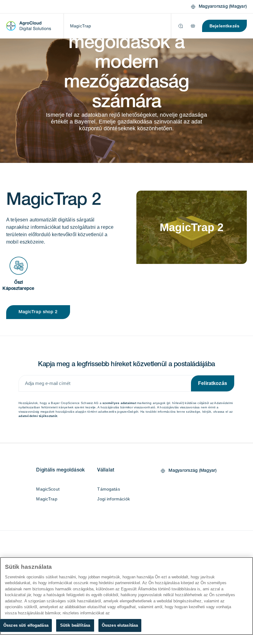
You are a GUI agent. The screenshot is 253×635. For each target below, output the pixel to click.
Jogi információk (113, 498)
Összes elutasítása (120, 625)
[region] (126, 596)
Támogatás (108, 489)
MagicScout (48, 489)
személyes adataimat (119, 403)
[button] (218, 7)
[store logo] (28, 26)
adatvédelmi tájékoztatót (38, 416)
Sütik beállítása (75, 625)
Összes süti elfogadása (25, 625)
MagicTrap (80, 25)
